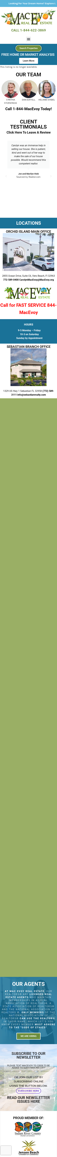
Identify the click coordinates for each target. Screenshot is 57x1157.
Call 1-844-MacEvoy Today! (28, 109)
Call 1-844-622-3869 (28, 30)
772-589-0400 (11, 279)
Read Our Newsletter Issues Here (28, 1100)
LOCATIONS (28, 223)
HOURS (28, 324)
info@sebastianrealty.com (31, 394)
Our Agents (28, 984)
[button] (28, 39)
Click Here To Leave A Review (29, 132)
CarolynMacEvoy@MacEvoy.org (36, 279)
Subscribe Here (28, 1090)
